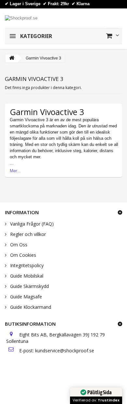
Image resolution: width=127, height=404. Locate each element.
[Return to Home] (12, 58)
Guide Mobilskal (26, 276)
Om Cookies (22, 255)
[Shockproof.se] (21, 17)
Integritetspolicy (26, 265)
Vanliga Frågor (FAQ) (31, 224)
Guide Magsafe (25, 296)
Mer (13, 170)
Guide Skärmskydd (29, 286)
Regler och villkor (27, 234)
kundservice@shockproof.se (64, 350)
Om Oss (18, 244)
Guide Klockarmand (30, 307)
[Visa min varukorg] (112, 36)
